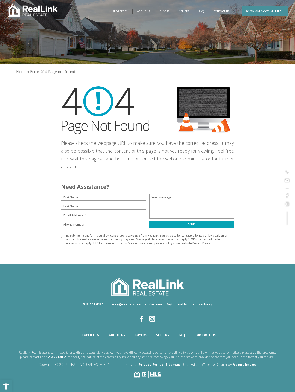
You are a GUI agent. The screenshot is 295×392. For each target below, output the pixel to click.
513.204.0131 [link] (93, 304)
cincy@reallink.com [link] (126, 304)
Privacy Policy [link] (201, 243)
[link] (6, 386)
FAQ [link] (201, 11)
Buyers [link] (165, 11)
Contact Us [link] (221, 11)
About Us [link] (143, 11)
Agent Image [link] (245, 364)
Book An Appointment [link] (264, 11)
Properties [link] (120, 11)
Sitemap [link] (172, 364)
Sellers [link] (184, 11)
